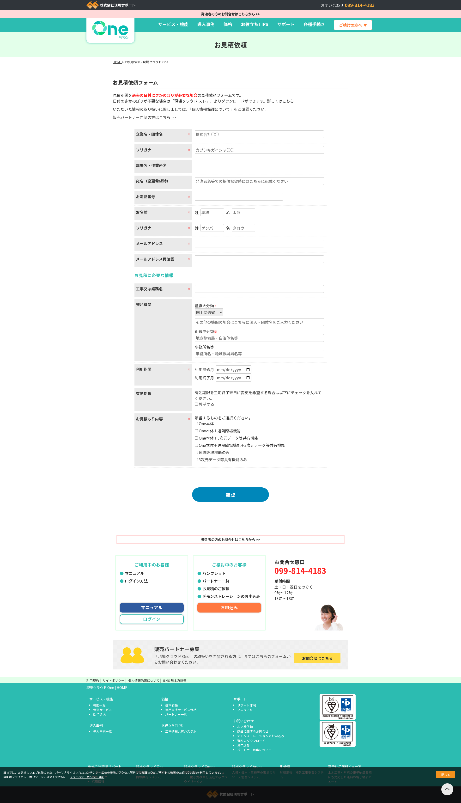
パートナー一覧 (215, 581)
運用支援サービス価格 (180, 709)
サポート (240, 698)
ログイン (151, 619)
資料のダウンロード (251, 740)
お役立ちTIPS (254, 24)
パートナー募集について (254, 750)
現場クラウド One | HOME (106, 687)
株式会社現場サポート (104, 766)
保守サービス (102, 709)
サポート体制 (246, 705)
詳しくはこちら (280, 101)
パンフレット (214, 573)
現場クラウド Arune (247, 766)
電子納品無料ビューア (344, 766)
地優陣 (285, 766)
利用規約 (92, 680)
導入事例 (206, 24)
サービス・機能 (173, 24)
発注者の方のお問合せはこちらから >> (230, 13)
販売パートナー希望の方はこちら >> (144, 117)
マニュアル (134, 573)
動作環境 (99, 714)
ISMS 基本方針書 (174, 680)
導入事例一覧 (102, 731)
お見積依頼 (245, 726)
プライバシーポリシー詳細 (87, 777)
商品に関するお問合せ (252, 731)
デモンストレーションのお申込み (231, 596)
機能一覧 (99, 705)
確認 (230, 494)
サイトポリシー (113, 680)
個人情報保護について (211, 109)
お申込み (229, 607)
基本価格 (171, 705)
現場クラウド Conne (199, 766)
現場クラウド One (150, 766)
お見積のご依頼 (215, 588)
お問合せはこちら (317, 658)
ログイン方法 (136, 581)
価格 (228, 24)
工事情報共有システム (180, 731)
